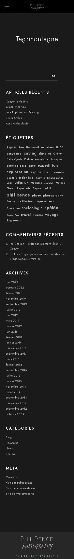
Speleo (10, 454)
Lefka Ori (21, 183)
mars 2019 (13, 321)
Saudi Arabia (14, 118)
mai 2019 (12, 315)
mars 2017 (12, 359)
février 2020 (14, 293)
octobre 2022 (15, 287)
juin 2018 (12, 332)
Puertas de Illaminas (20, 201)
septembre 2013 (16, 398)
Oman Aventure (16, 107)
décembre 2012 (16, 403)
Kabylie (40, 178)
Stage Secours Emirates (25, 259)
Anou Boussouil (29, 147)
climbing (45, 154)
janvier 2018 (14, 343)
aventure (47, 147)
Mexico (60, 183)
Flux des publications (19, 483)
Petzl (47, 188)
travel (26, 214)
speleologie (32, 207)
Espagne (56, 159)
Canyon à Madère (17, 101)
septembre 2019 (16, 304)
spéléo (51, 208)
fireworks (58, 172)
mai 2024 (12, 282)
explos (35, 172)
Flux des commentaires (20, 488)
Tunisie (38, 215)
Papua (37, 188)
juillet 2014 (13, 392)
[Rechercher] (52, 75)
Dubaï (28, 159)
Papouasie (24, 188)
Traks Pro (13, 215)
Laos (9, 183)
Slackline (13, 208)
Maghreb (37, 183)
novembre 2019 (16, 299)
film (46, 172)
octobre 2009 (15, 414)
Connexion (13, 477)
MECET (49, 183)
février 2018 (14, 337)
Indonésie (26, 178)
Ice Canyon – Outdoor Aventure (31, 244)
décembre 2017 (16, 348)
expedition (48, 165)
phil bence (18, 195)
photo (36, 195)
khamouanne (55, 178)
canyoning (14, 154)
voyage (52, 214)
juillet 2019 (13, 310)
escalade (42, 159)
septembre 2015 (16, 370)
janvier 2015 (14, 381)
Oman (11, 188)
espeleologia (16, 166)
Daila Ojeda (14, 159)
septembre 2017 (16, 354)
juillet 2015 (13, 376)
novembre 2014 (16, 387)
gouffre (12, 178)
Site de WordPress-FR (20, 494)
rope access (45, 201)
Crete (57, 154)
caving (30, 153)
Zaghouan (14, 220)
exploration (17, 172)
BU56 (59, 147)
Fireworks (12, 443)
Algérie (12, 147)
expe (32, 166)
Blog (9, 437)
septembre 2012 (16, 409)
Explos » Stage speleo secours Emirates (35, 254)
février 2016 (14, 365)
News (9, 448)
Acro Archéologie (17, 123)
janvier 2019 (14, 326)
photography (53, 195)
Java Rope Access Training (22, 112)
